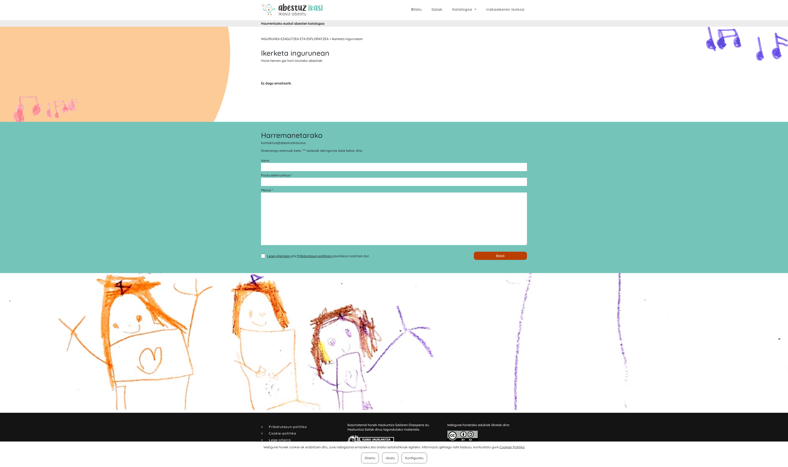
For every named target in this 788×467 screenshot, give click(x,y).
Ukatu (390, 458)
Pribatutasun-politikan (314, 256)
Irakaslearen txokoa (505, 9)
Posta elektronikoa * (276, 175)
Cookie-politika (282, 433)
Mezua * (267, 190)
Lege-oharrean (279, 256)
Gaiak (437, 9)
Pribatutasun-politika (288, 427)
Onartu (370, 458)
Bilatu (416, 9)
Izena (265, 160)
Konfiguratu (414, 458)
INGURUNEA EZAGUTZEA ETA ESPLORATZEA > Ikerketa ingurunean (312, 39)
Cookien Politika (512, 447)
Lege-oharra (280, 440)
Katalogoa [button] (462, 9)
